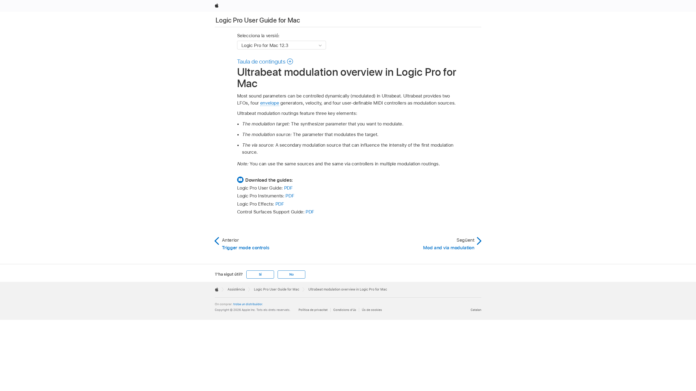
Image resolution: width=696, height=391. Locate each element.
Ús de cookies (372, 310)
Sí (260, 274)
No (291, 274)
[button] (265, 61)
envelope (269, 103)
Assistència (236, 289)
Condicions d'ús (344, 310)
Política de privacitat (313, 310)
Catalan (476, 310)
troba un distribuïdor (247, 304)
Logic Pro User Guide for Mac (258, 20)
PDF (288, 188)
